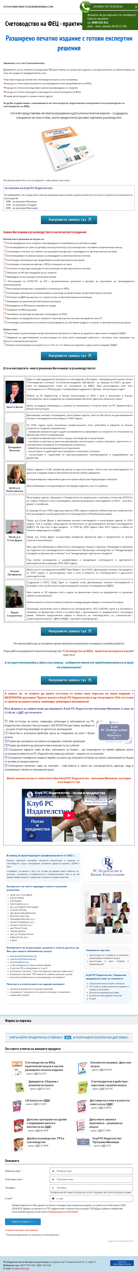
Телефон (10, 1187)
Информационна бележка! (63, 1211)
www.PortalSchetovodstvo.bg (23, 956)
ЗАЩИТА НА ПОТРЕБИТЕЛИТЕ (120, 1241)
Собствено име (14, 1179)
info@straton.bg (20, 1268)
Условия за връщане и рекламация (21, 1230)
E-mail (9, 1198)
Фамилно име (13, 1170)
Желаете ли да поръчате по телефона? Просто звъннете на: (111, 21)
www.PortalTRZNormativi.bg (23, 959)
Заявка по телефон (108, 6)
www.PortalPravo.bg (19, 962)
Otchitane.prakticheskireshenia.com (28, 6)
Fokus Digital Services (122, 1264)
